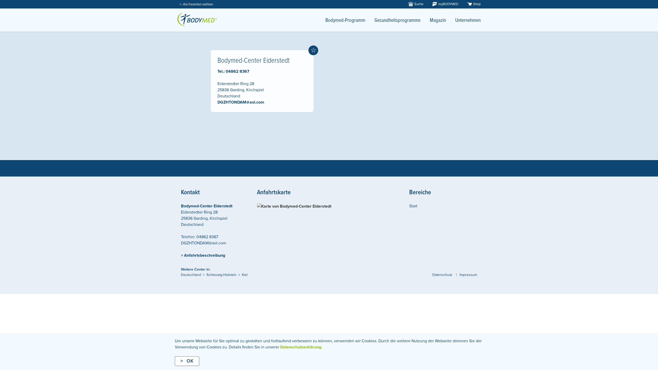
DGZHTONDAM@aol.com (240, 102)
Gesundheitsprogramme (397, 20)
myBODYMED (448, 4)
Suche (418, 4)
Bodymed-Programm (345, 20)
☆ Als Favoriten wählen (196, 4)
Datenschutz (442, 275)
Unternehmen (468, 20)
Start (413, 206)
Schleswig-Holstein (221, 275)
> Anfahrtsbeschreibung (203, 255)
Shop (477, 4)
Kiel (245, 275)
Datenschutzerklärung (300, 347)
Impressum (468, 275)
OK (190, 361)
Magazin (438, 20)
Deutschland (191, 275)
